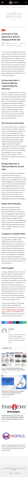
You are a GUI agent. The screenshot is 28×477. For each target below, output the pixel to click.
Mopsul (8, 468)
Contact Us (17, 473)
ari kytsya (8, 43)
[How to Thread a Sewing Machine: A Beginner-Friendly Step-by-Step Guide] (14, 359)
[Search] (25, 2)
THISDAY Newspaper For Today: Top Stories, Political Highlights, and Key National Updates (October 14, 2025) (13, 417)
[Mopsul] (14, 2)
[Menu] (3, 2)
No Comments (11, 45)
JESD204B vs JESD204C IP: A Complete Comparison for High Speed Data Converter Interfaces (13, 392)
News (3, 30)
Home (11, 473)
